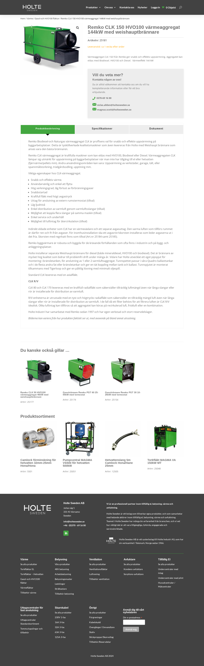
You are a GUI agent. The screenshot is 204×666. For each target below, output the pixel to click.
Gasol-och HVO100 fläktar (47, 18)
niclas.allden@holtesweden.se (113, 105)
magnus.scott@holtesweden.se (114, 109)
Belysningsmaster (63, 579)
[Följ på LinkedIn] (66, 533)
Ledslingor (60, 583)
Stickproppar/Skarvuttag (101, 637)
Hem (22, 18)
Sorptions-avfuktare (133, 574)
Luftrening (94, 574)
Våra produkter (62, 564)
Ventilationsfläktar (98, 569)
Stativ (92, 632)
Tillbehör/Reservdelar (100, 641)
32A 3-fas (59, 627)
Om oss (109, 7)
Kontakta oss (127, 7)
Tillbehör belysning (64, 593)
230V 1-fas (60, 617)
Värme (30, 18)
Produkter (92, 7)
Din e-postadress (132, 617)
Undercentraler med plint (170, 578)
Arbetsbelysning (63, 574)
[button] (77, 28)
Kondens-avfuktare (133, 569)
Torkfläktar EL (27, 569)
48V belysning (62, 569)
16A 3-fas (59, 622)
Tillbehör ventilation (99, 579)
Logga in (155, 7)
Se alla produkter (28, 564)
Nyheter (142, 7)
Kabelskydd (95, 622)
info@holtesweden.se (73, 521)
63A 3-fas (59, 632)
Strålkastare (61, 588)
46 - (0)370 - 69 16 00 (75, 525)
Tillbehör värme (28, 592)
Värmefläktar (26, 587)
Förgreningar (95, 617)
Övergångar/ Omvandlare (101, 627)
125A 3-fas (60, 637)
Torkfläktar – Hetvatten (31, 574)
